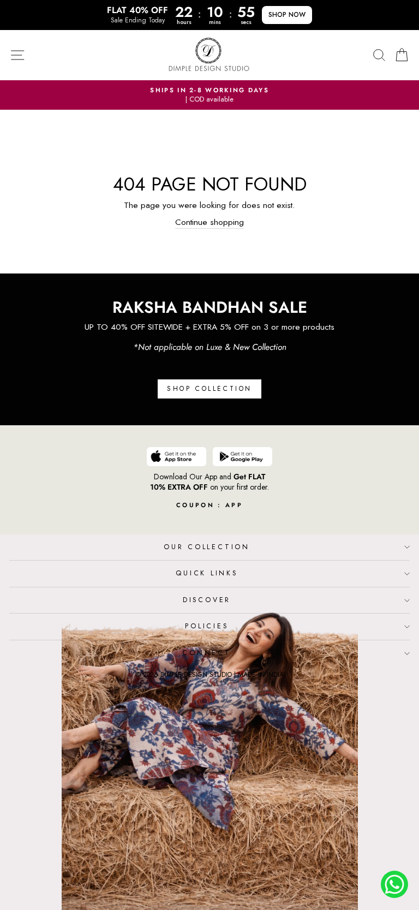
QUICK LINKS (206, 573)
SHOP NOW (287, 15)
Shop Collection (209, 389)
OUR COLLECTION (207, 547)
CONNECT (206, 653)
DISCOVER (207, 600)
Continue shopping (209, 222)
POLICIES (206, 626)
